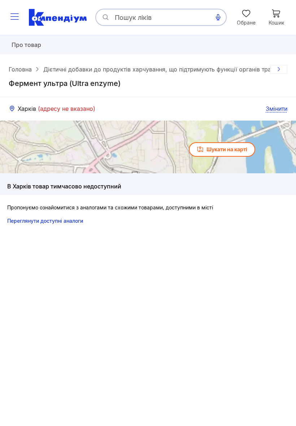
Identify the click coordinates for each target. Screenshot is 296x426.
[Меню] (14, 17)
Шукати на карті (226, 149)
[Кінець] (278, 69)
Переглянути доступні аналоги (45, 221)
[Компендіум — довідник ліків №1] (58, 17)
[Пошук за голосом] (218, 17)
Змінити (276, 108)
